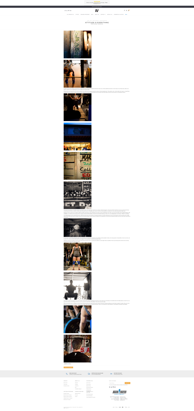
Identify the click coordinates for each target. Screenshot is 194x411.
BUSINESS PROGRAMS (85, 14)
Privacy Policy (88, 384)
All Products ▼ (70, 14)
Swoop (76, 396)
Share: (65, 363)
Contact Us (76, 385)
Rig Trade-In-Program (67, 399)
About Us (97, 14)
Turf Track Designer (89, 395)
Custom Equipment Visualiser (90, 397)
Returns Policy (88, 385)
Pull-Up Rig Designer (89, 394)
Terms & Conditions (120, 384)
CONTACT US (109, 14)
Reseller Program (66, 393)
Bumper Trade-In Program (68, 396)
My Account (65, 382)
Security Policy (88, 390)
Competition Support (78, 388)
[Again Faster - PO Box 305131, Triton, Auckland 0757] (97, 10)
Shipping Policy (88, 388)
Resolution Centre (66, 385)
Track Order (65, 384)
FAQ (75, 387)
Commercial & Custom (118, 14)
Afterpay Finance (77, 393)
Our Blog (76, 384)
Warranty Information (89, 387)
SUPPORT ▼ (103, 14)
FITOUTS (77, 14)
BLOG (92, 14)
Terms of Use (88, 382)
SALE (126, 14)
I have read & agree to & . (119, 384)
